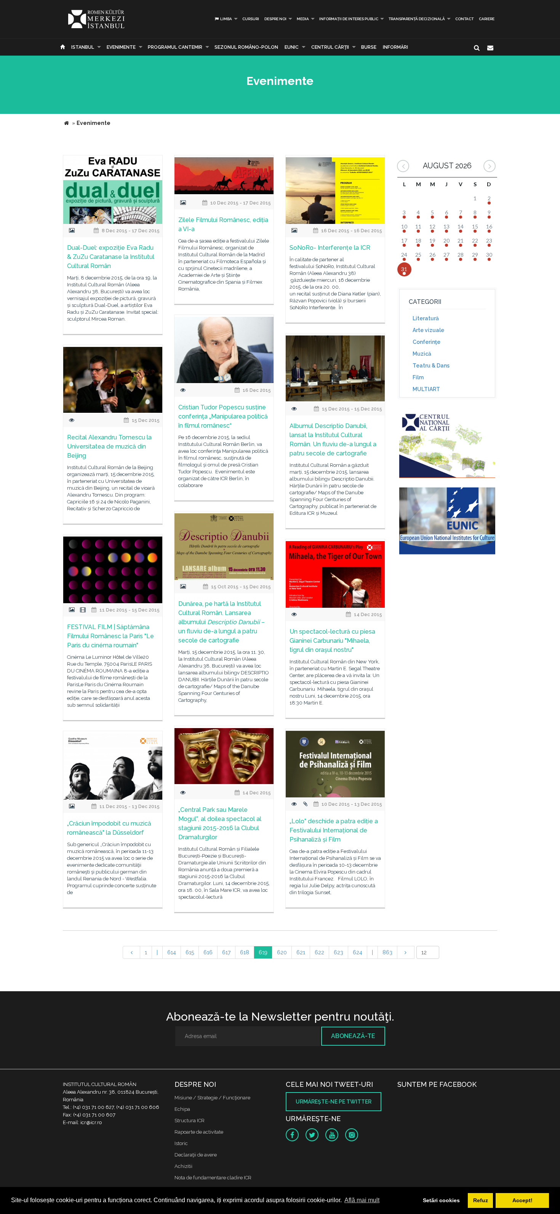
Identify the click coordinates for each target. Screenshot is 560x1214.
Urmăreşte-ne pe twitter (333, 1102)
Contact (464, 19)
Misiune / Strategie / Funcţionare (212, 1098)
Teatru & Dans (431, 366)
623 (338, 952)
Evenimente (121, 47)
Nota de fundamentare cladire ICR (212, 1177)
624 (357, 952)
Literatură (426, 318)
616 (208, 952)
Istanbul (82, 47)
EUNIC (292, 47)
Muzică (422, 354)
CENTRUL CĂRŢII (330, 47)
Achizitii (183, 1166)
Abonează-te (353, 1036)
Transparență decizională (417, 19)
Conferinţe (426, 342)
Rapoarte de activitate (198, 1132)
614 (171, 952)
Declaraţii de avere (195, 1155)
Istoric (181, 1143)
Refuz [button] (480, 1200)
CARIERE (486, 19)
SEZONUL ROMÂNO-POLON (246, 47)
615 (190, 952)
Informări (395, 47)
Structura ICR (189, 1120)
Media (303, 19)
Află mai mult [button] (361, 1200)
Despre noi (275, 19)
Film (418, 377)
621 (300, 952)
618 (244, 952)
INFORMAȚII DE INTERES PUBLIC (348, 19)
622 (319, 952)
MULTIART (426, 389)
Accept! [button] (522, 1200)
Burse (368, 47)
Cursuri (250, 19)
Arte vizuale (428, 330)
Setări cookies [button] (441, 1200)
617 (226, 952)
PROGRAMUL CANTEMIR (175, 47)
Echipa (182, 1109)
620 (282, 952)
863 (387, 952)
